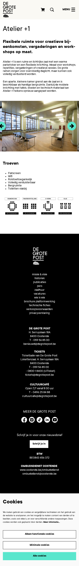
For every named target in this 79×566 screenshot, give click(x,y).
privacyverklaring (39, 313)
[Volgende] (71, 126)
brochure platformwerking (39, 301)
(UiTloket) (49, 371)
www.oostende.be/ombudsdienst (39, 470)
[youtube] (55, 420)
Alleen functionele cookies (39, 534)
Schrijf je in (39, 444)
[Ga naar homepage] (9, 9)
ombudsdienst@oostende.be (39, 474)
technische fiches (39, 305)
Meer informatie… (51, 522)
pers (39, 286)
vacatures (39, 294)
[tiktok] (39, 420)
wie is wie (39, 297)
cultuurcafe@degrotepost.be (39, 396)
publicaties (39, 282)
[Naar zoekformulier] (52, 10)
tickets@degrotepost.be (39, 375)
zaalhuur (39, 290)
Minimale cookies (39, 545)
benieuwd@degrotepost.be (39, 344)
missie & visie (39, 274)
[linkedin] (47, 420)
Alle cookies (39, 556)
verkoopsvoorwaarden (39, 309)
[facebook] (24, 420)
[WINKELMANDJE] (43, 10)
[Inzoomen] (4, 149)
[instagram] (32, 420)
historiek (40, 278)
